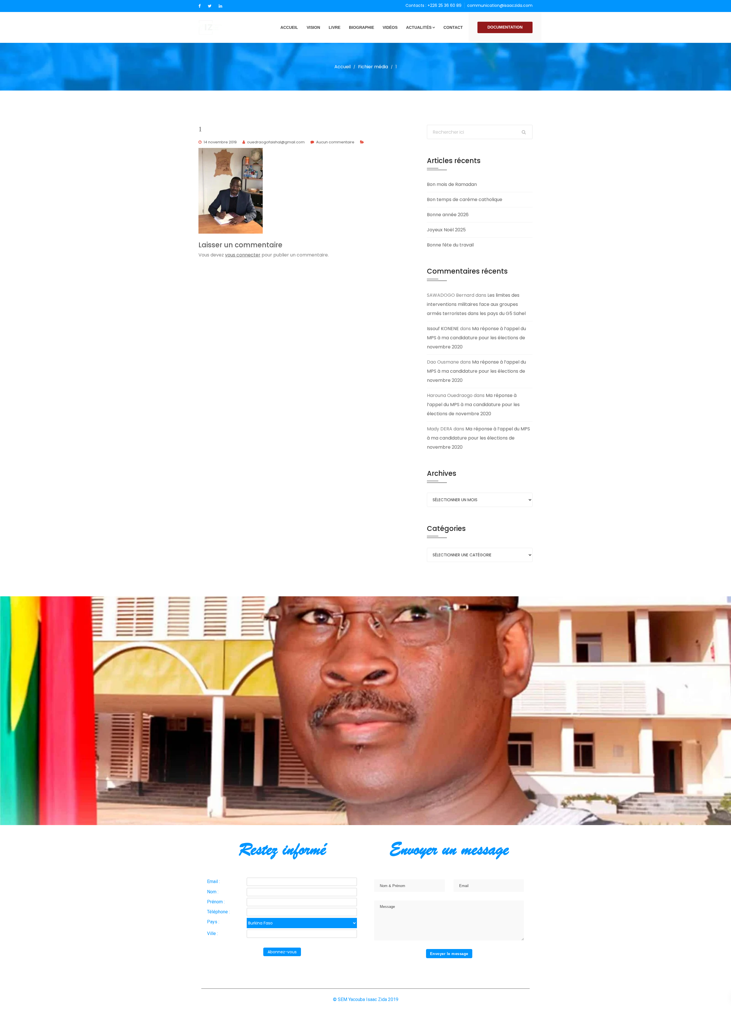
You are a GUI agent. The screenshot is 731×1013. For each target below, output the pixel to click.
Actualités (418, 27)
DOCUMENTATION (505, 27)
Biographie (361, 27)
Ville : (212, 933)
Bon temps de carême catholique (464, 199)
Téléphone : (218, 911)
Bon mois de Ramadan (452, 184)
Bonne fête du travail (450, 245)
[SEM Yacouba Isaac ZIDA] (219, 27)
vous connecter (242, 255)
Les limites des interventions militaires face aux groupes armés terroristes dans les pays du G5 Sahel (476, 304)
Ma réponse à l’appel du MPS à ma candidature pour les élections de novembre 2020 (476, 337)
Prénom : (216, 901)
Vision (313, 27)
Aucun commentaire (335, 142)
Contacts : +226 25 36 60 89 (433, 5)
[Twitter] (210, 6)
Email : (213, 881)
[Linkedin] (220, 6)
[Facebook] (199, 6)
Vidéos (390, 27)
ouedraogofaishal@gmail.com (276, 142)
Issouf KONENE (443, 328)
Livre (334, 27)
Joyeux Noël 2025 (446, 229)
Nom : (212, 891)
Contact (453, 27)
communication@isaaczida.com (500, 5)
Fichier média (373, 66)
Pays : (213, 921)
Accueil (289, 27)
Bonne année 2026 (448, 214)
